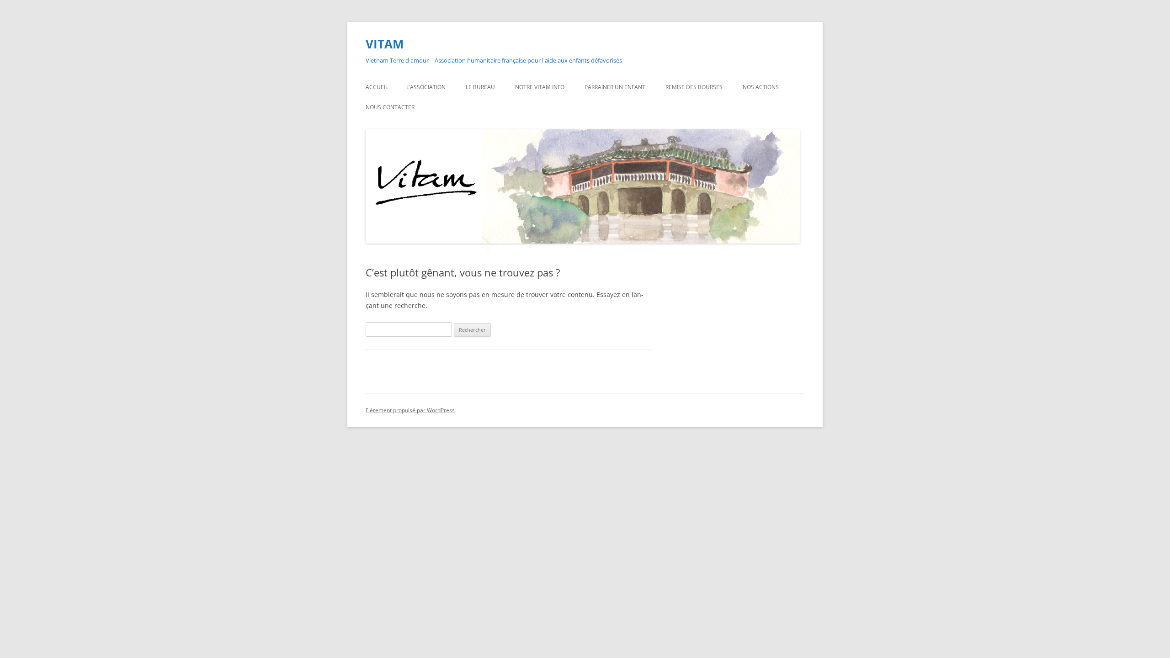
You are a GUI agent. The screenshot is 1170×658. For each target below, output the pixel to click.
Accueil (377, 87)
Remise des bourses (694, 87)
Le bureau (480, 87)
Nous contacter (390, 107)
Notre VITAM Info (539, 87)
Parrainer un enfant (615, 87)
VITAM (385, 44)
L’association (426, 87)
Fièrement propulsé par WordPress (410, 410)
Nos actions (761, 87)
